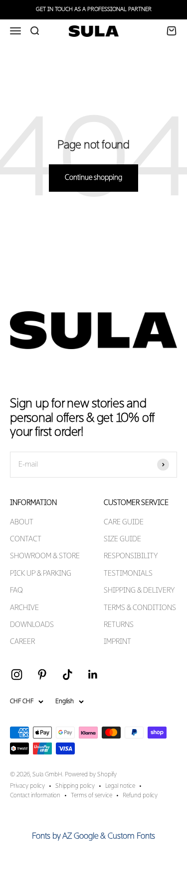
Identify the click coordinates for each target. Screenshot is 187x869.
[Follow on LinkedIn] (93, 674)
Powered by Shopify (91, 775)
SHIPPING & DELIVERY (139, 590)
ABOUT (21, 522)
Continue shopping (93, 177)
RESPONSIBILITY (131, 556)
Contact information (35, 796)
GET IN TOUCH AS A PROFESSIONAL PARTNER (94, 9)
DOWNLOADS (32, 624)
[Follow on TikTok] (67, 674)
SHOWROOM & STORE (45, 556)
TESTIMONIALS (128, 573)
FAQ (16, 590)
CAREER (22, 641)
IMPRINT (117, 641)
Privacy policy (27, 786)
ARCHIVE (24, 608)
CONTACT (25, 539)
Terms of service (91, 796)
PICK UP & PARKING (40, 573)
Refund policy (140, 796)
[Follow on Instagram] (16, 674)
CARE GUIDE (124, 522)
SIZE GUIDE (122, 539)
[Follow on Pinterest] (42, 674)
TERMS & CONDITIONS (140, 608)
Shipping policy (75, 786)
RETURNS (119, 624)
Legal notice (120, 786)
